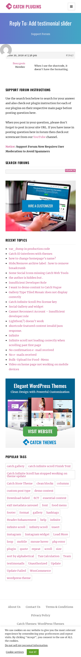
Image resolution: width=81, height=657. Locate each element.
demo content (43, 491)
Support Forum (40, 34)
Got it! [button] (32, 652)
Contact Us (33, 607)
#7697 (70, 55)
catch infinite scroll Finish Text (49, 466)
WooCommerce (40, 570)
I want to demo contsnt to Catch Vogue (35, 287)
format (24, 512)
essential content (54, 498)
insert (56, 527)
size (59, 549)
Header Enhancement (21, 520)
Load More (60, 534)
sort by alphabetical (20, 556)
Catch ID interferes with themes (30, 253)
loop (10, 541)
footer (11, 512)
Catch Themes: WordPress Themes (40, 624)
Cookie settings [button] (15, 652)
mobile (22, 541)
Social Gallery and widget (26, 306)
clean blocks (45, 483)
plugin (11, 549)
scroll (48, 549)
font (45, 505)
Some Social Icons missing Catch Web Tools (38, 273)
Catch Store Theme (20, 483)
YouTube (39, 137)
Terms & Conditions (59, 607)
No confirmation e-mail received (31, 350)
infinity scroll (38, 527)
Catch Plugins (27, 6)
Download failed (18, 498)
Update (56, 563)
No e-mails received (23, 355)
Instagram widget (37, 534)
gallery (37, 512)
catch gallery (15, 466)
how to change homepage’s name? (32, 258)
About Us (14, 607)
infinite (14, 335)
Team (67, 556)
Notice (10, 146)
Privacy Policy (40, 615)
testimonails (15, 563)
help (43, 520)
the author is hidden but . (26, 277)
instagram (14, 534)
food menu (59, 505)
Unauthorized (37, 563)
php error (58, 541)
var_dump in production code (29, 249)
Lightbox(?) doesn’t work (26, 321)
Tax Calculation (48, 556)
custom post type (18, 491)
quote (24, 549)
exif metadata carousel (22, 505)
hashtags (52, 512)
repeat (36, 549)
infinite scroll (16, 527)
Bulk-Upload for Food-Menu (29, 359)
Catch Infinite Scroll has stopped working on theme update (37, 475)
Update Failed (16, 570)
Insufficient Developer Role (28, 282)
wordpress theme (19, 578)
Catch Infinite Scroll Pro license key (33, 302)
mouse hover (39, 541)
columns (63, 483)
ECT (36, 498)
